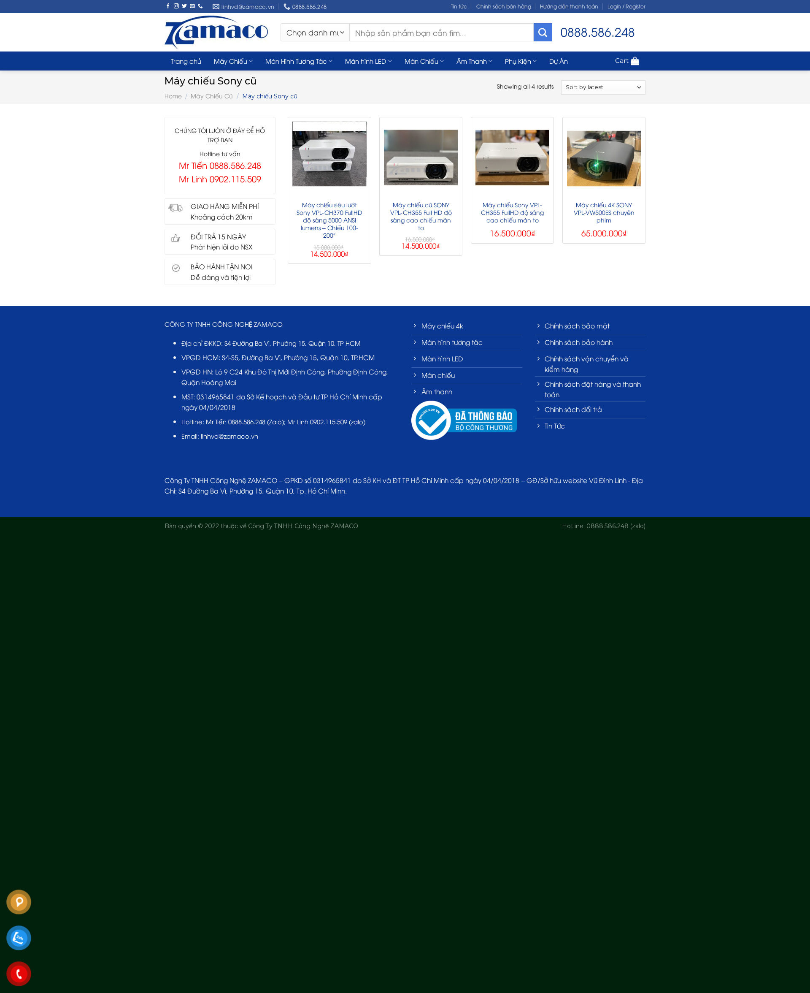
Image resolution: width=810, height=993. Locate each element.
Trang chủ (186, 61)
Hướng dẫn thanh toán (569, 6)
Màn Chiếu (421, 61)
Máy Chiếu (230, 61)
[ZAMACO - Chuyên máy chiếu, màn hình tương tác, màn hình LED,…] (216, 32)
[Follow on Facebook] (168, 6)
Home (173, 96)
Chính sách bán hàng (503, 6)
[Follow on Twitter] (184, 6)
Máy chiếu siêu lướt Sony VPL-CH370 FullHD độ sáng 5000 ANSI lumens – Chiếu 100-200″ (329, 220)
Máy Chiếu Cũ (212, 96)
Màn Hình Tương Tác (296, 61)
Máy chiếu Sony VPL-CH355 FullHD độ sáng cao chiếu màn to (512, 212)
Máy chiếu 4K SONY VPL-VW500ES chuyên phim (604, 212)
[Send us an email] (192, 6)
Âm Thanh (471, 61)
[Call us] (200, 6)
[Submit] (543, 32)
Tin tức (459, 6)
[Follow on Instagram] (176, 6)
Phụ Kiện (518, 61)
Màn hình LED (365, 61)
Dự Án (558, 61)
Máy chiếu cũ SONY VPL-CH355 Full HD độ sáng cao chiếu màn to (421, 216)
